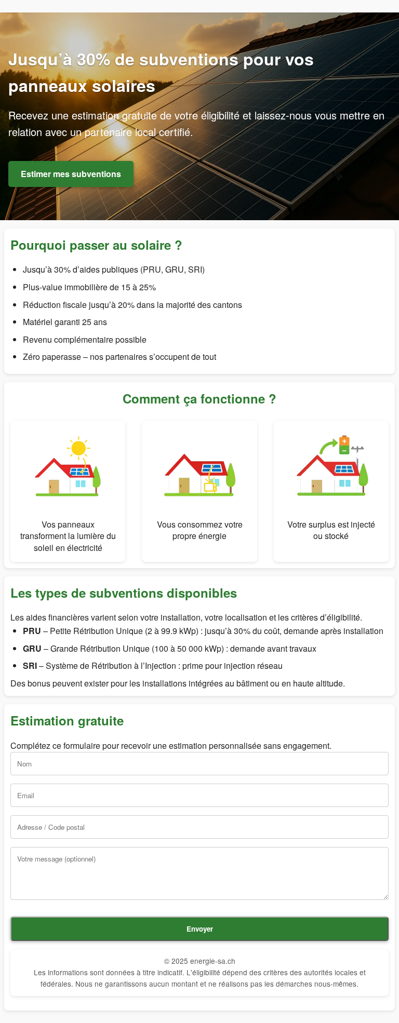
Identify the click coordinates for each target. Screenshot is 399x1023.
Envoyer (200, 929)
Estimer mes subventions (71, 174)
